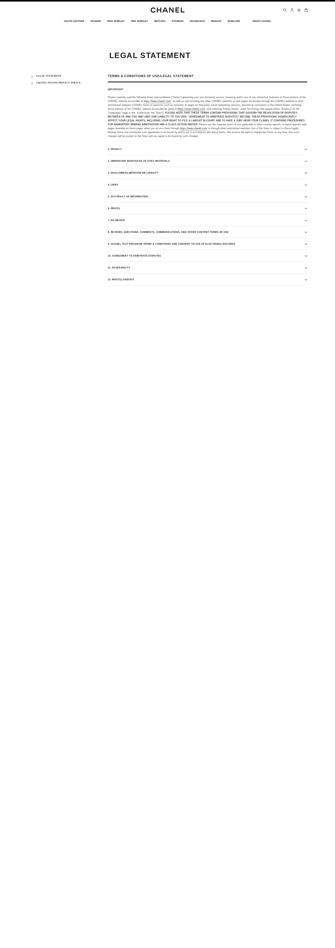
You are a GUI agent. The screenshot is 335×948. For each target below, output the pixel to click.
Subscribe (225, 330)
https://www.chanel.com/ (157, 101)
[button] (96, 22)
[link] (299, 10)
